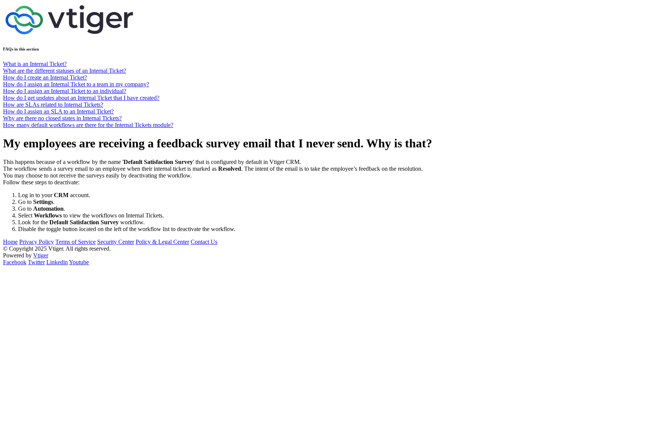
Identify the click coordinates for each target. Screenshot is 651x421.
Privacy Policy (36, 242)
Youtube (79, 262)
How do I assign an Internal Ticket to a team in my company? (76, 84)
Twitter (36, 262)
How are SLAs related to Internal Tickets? (53, 104)
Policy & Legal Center (162, 242)
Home (10, 242)
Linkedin (57, 262)
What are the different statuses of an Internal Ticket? (64, 70)
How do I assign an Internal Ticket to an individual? (64, 91)
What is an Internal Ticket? (35, 64)
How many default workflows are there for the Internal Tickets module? (88, 125)
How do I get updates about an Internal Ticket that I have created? (81, 98)
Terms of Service (75, 242)
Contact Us (204, 242)
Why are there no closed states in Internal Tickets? (62, 118)
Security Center (115, 242)
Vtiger (40, 255)
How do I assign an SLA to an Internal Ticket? (58, 111)
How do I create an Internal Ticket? (45, 77)
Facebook (14, 262)
